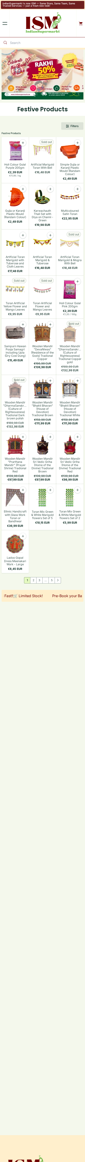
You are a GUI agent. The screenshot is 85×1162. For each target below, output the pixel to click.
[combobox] (46, 43)
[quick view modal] (22, 536)
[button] (22, 536)
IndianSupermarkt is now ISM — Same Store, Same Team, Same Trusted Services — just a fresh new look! (38, 5)
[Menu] (5, 23)
